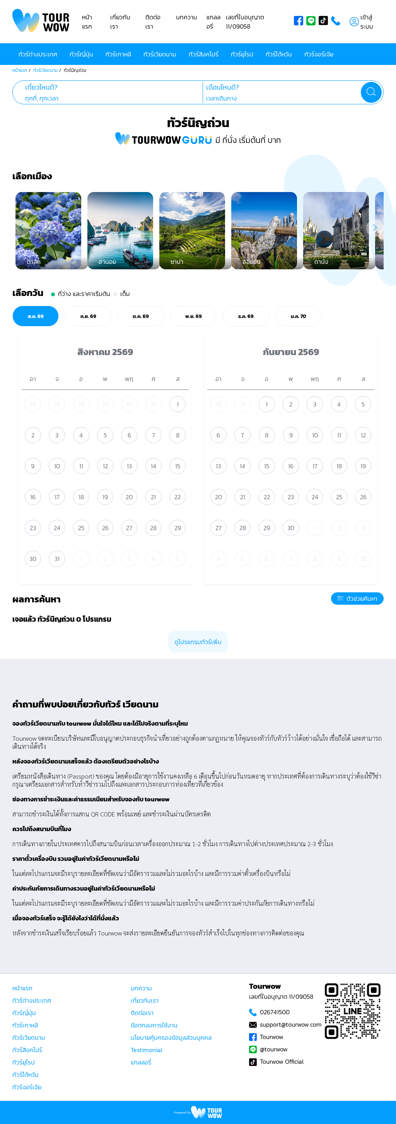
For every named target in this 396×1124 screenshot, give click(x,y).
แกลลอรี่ (141, 1062)
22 (177, 497)
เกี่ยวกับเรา (145, 1000)
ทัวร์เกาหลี (118, 54)
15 (177, 466)
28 (81, 404)
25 (81, 527)
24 (57, 527)
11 (81, 466)
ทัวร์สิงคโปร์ (203, 54)
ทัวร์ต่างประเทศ (38, 54)
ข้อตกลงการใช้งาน (154, 1025)
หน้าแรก (87, 21)
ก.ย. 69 (88, 316)
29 (105, 404)
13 (129, 466)
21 (153, 497)
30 (129, 404)
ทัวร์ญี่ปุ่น (81, 54)
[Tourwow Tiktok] (325, 21)
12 (105, 466)
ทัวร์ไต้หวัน (279, 54)
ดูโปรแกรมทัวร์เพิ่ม (198, 641)
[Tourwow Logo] (41, 21)
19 (105, 497)
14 (153, 466)
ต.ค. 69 (141, 316)
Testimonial (146, 1049)
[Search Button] (371, 92)
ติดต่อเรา (152, 21)
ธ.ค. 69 (246, 316)
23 (33, 527)
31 (153, 404)
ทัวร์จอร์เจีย (318, 54)
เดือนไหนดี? (222, 87)
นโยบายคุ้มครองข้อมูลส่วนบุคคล (171, 1037)
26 (32, 404)
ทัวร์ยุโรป (242, 54)
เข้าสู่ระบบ (366, 21)
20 (129, 497)
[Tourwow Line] (312, 21)
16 (33, 497)
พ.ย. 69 (193, 316)
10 (57, 466)
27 (57, 404)
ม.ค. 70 (298, 316)
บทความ (186, 17)
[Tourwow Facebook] (300, 21)
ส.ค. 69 (36, 316)
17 (57, 497)
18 (81, 497)
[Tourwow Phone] (337, 21)
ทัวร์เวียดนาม (159, 54)
